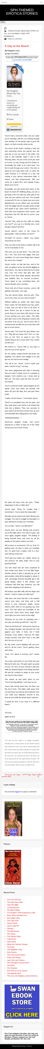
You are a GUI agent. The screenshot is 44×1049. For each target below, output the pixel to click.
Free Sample (14, 115)
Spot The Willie (12, 905)
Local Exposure (13, 907)
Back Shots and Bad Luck (17, 915)
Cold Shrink (11, 939)
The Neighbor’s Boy (14, 949)
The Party (11, 947)
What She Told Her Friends (17, 944)
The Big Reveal (13, 931)
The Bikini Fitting (13, 910)
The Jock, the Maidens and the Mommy (22, 976)
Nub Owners (12, 952)
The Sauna (11, 934)
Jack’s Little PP (13, 926)
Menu (3, 22)
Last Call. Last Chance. (16, 960)
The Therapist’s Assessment (18, 963)
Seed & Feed (12, 923)
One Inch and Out (14, 899)
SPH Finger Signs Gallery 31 (32, 775)
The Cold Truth (12, 921)
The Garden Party (14, 936)
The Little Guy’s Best (15, 902)
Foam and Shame (14, 957)
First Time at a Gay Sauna (17, 971)
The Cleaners (12, 968)
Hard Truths (11, 942)
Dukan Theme (26, 1046)
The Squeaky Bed (14, 973)
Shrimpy (10, 928)
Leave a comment (15, 39)
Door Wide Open (13, 918)
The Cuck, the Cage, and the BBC (11, 775)
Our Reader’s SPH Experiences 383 (21, 913)
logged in (18, 792)
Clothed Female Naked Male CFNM (21, 31)
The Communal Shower (16, 955)
